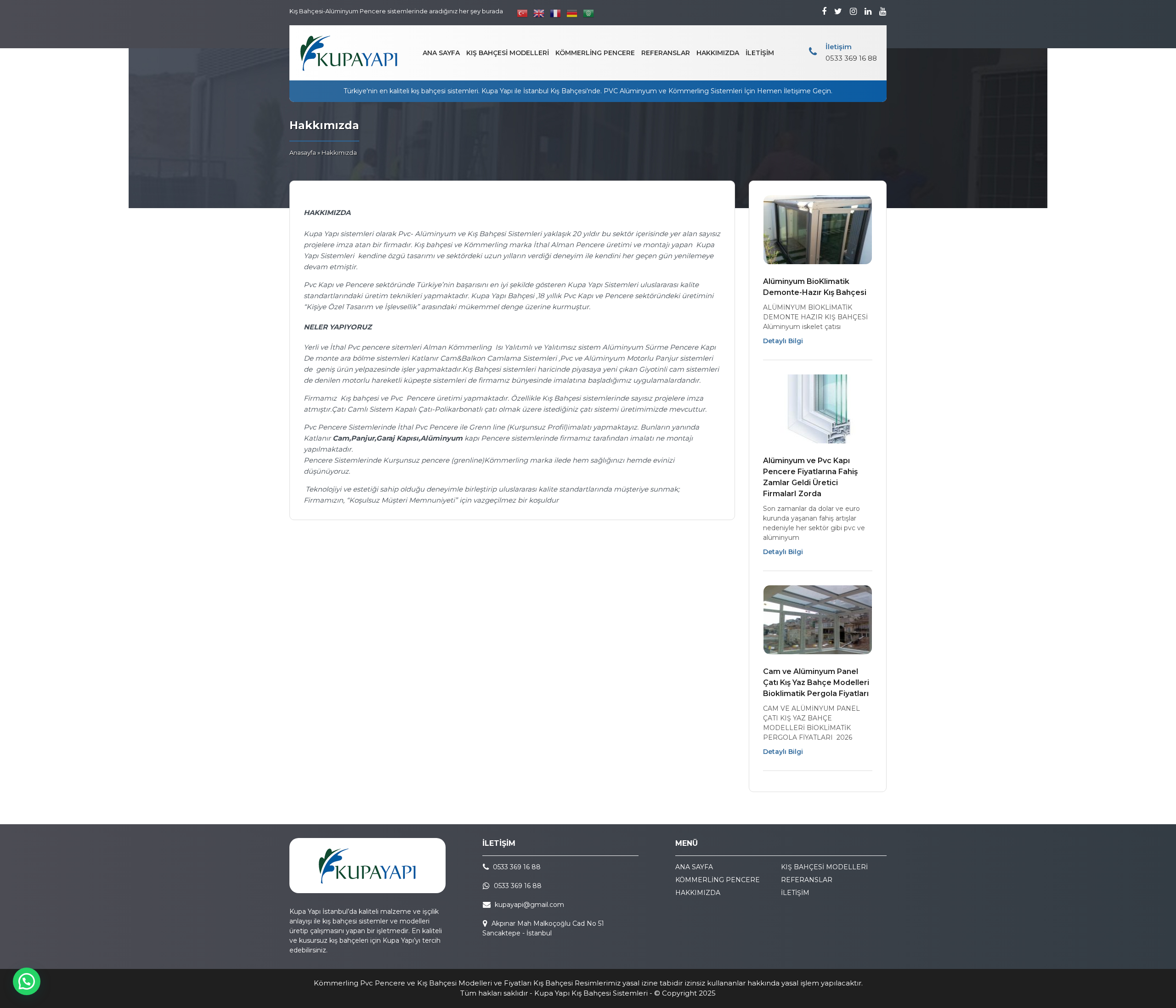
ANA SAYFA (441, 53)
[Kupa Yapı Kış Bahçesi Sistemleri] (349, 52)
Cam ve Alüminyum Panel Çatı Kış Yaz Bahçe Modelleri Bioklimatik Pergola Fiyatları (816, 682)
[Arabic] (589, 13)
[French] (556, 13)
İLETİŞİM (760, 53)
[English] (539, 13)
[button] (26, 981)
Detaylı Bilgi (783, 341)
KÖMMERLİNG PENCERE (595, 53)
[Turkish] (523, 13)
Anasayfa (302, 152)
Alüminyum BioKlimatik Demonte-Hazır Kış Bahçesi (814, 287)
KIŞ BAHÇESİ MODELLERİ (507, 53)
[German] (572, 13)
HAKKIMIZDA (717, 53)
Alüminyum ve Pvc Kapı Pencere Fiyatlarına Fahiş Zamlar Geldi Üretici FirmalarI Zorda (810, 477)
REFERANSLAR (665, 53)
